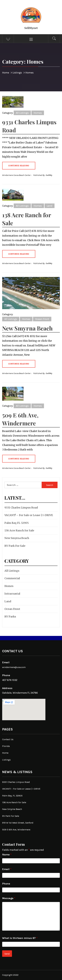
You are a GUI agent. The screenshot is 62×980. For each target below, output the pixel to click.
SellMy (49, 175)
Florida (6, 746)
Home (5, 752)
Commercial (12, 578)
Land (49, 205)
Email (6, 869)
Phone (6, 883)
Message (8, 898)
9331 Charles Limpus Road (21, 507)
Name (6, 854)
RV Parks (10, 616)
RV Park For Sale (14, 545)
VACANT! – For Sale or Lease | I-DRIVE (28, 515)
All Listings (22, 112)
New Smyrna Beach (27, 328)
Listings (6, 759)
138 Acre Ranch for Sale (19, 530)
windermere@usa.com (14, 667)
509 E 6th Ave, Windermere (16, 829)
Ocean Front (42, 319)
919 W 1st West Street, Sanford (17, 822)
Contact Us (7, 739)
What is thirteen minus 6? (19, 938)
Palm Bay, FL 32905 (16, 523)
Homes (38, 112)
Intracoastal (12, 593)
